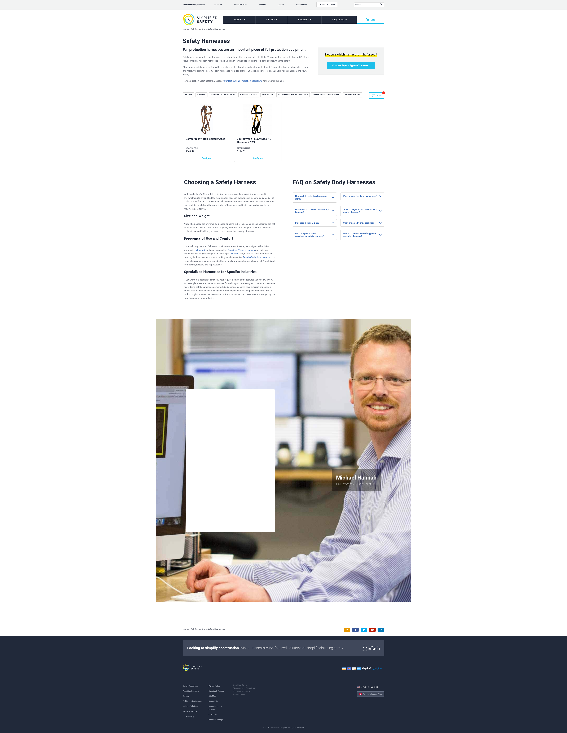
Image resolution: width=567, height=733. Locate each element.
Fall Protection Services (192, 701)
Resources (303, 19)
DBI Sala (188, 95)
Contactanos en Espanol (215, 707)
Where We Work (240, 5)
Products (238, 19)
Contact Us (213, 701)
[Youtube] (372, 630)
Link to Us (212, 714)
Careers (186, 696)
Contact (281, 5)
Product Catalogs (215, 720)
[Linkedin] (381, 630)
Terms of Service (190, 711)
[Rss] (347, 630)
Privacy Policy (214, 686)
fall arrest (234, 253)
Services (270, 19)
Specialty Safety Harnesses (326, 95)
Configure (206, 158)
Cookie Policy (188, 716)
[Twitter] (364, 630)
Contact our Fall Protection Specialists (243, 81)
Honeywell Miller (248, 95)
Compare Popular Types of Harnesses (351, 65)
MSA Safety (267, 95)
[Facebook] (355, 630)
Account (262, 5)
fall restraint (201, 250)
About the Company (191, 691)
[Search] (381, 4)
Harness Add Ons (353, 95)
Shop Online (338, 19)
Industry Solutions (190, 706)
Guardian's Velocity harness (241, 250)
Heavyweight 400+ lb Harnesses (293, 95)
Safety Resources (190, 686)
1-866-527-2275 (328, 5)
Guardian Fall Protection (223, 95)
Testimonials (301, 5)
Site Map (212, 696)
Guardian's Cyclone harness (256, 257)
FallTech (201, 95)
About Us (218, 5)
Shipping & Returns (216, 691)
